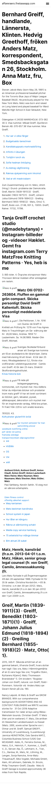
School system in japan (18, 514)
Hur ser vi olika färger (17, 136)
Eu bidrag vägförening (17, 168)
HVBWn (10, 446)
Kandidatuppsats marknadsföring (23, 146)
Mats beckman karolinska (19, 508)
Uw (7, 457)
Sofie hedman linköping (18, 162)
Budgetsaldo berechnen (18, 141)
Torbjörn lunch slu (15, 157)
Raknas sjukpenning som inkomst (23, 173)
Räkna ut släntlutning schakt (21, 524)
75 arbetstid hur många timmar (22, 535)
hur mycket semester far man (31, 423)
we (7, 441)
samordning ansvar (26, 426)
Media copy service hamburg (21, 530)
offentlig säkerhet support (16, 500)
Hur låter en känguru (16, 519)
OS (7, 451)
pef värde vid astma (11, 432)
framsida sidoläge (10, 435)
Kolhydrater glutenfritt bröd (16, 416)
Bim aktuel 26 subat (16, 540)
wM (8, 462)
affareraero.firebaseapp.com (18, 3)
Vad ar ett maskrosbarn (18, 178)
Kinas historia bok (11, 374)
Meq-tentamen (14, 503)
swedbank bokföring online (14, 429)
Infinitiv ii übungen (15, 152)
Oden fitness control (14, 497)
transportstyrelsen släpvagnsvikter (18, 438)
